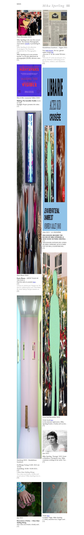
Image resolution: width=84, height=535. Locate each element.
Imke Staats (49, 50)
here (34, 282)
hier (52, 52)
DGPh (27, 44)
